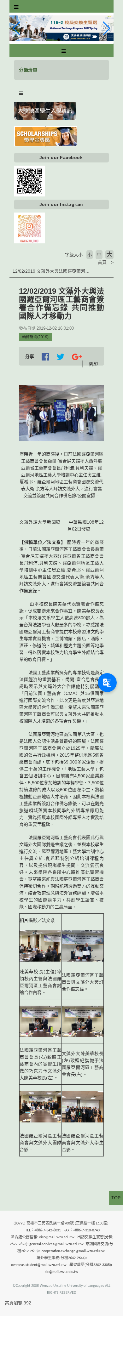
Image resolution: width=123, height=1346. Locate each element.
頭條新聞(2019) (35, 337)
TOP (115, 1197)
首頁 (102, 262)
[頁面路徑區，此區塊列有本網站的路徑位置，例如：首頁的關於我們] (11, 262)
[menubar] (16, 7)
